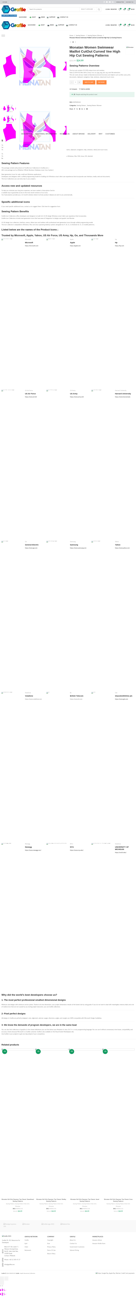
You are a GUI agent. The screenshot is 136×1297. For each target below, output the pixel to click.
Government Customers (77, 1247)
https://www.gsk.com (121, 699)
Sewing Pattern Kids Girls (22, 1204)
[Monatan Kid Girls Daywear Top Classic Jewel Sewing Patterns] (84, 1122)
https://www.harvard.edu (122, 397)
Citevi (26, 1247)
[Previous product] (70, 42)
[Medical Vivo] (68, 1226)
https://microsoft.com (31, 246)
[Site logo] (13, 9)
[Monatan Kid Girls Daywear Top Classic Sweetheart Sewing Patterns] (17, 1122)
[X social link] (77, 109)
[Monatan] (30, 1226)
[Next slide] (6, 1278)
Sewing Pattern (80, 35)
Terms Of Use (51, 1250)
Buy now (101, 82)
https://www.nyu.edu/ (77, 850)
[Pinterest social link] (79, 109)
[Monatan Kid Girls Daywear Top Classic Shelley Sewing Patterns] (51, 1122)
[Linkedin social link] (112, 2)
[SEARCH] (99, 9)
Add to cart (89, 82)
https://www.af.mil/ (31, 397)
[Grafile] (49, 1226)
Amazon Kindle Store (98, 1243)
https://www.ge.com (31, 548)
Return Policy (51, 1253)
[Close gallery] (2, 1283)
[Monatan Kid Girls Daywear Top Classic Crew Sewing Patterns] (118, 1122)
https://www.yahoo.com (122, 548)
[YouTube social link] (109, 2)
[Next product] (75, 42)
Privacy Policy (51, 1247)
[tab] (26, 133)
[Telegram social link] (87, 109)
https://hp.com (119, 246)
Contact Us (73, 1243)
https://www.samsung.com (78, 548)
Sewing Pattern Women (95, 35)
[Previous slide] (2, 1278)
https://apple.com (75, 246)
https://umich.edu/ (120, 852)
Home (71, 35)
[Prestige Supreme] (11, 1226)
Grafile (27, 1240)
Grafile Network (31, 1236)
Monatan (17, 1206)
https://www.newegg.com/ (33, 850)
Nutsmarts (28, 1250)
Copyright (50, 1240)
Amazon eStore (97, 1240)
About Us (73, 1240)
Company (50, 1236)
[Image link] (6, 1236)
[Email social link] (106, 2)
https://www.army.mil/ (77, 397)
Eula (48, 1243)
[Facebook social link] (104, 2)
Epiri (26, 1243)
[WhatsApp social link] (84, 109)
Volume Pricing (74, 1250)
